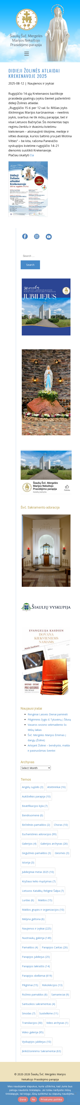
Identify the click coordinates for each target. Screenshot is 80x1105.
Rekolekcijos (52, 985)
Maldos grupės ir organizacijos (43, 909)
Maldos (45, 900)
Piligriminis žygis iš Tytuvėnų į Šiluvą (49, 719)
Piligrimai (30, 985)
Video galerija (33, 1032)
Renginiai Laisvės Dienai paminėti (48, 714)
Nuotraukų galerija (36, 938)
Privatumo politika (51, 1099)
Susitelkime (48, 1013)
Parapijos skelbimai (37, 975)
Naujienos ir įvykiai (41, 83)
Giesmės (62, 853)
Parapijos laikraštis (36, 966)
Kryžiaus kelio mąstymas (39, 881)
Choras (61, 824)
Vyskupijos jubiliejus (36, 1041)
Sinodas (28, 1013)
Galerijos (29, 843)
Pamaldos (30, 947)
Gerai (23, 1099)
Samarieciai (60, 994)
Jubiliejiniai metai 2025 (38, 872)
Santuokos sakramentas (38, 1004)
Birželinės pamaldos (36, 824)
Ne (33, 1099)
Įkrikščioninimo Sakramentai (41, 1051)
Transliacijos (32, 1023)
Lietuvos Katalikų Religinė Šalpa (43, 891)
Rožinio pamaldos (34, 994)
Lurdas (28, 900)
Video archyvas (57, 1023)
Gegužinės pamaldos (36, 853)
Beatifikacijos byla (35, 806)
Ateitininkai (56, 787)
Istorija (28, 862)
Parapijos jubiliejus (36, 957)
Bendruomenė (32, 815)
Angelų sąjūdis (32, 787)
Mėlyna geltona (33, 919)
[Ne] (75, 1093)
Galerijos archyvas (54, 843)
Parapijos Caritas (55, 947)
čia (32, 155)
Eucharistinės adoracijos (39, 834)
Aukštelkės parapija (36, 796)
